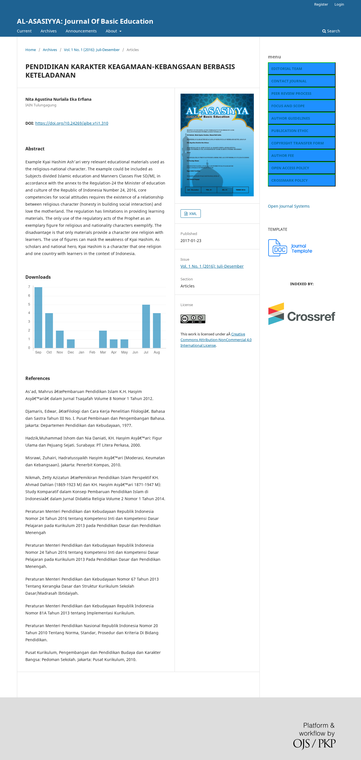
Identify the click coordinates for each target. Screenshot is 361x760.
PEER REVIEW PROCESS (291, 93)
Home (30, 49)
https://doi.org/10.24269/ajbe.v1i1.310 (71, 123)
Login (339, 4)
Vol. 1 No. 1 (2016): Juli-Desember (92, 49)
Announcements (81, 31)
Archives (49, 31)
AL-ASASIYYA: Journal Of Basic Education (85, 21)
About (112, 31)
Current (24, 31)
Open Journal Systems (289, 206)
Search (333, 31)
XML (192, 213)
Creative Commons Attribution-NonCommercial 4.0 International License (216, 339)
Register (321, 4)
